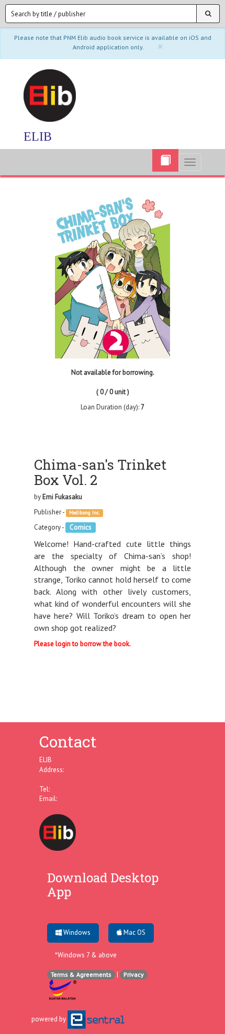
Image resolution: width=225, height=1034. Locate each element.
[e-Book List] (165, 160)
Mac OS (133, 932)
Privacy (133, 974)
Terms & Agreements (81, 974)
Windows (76, 932)
